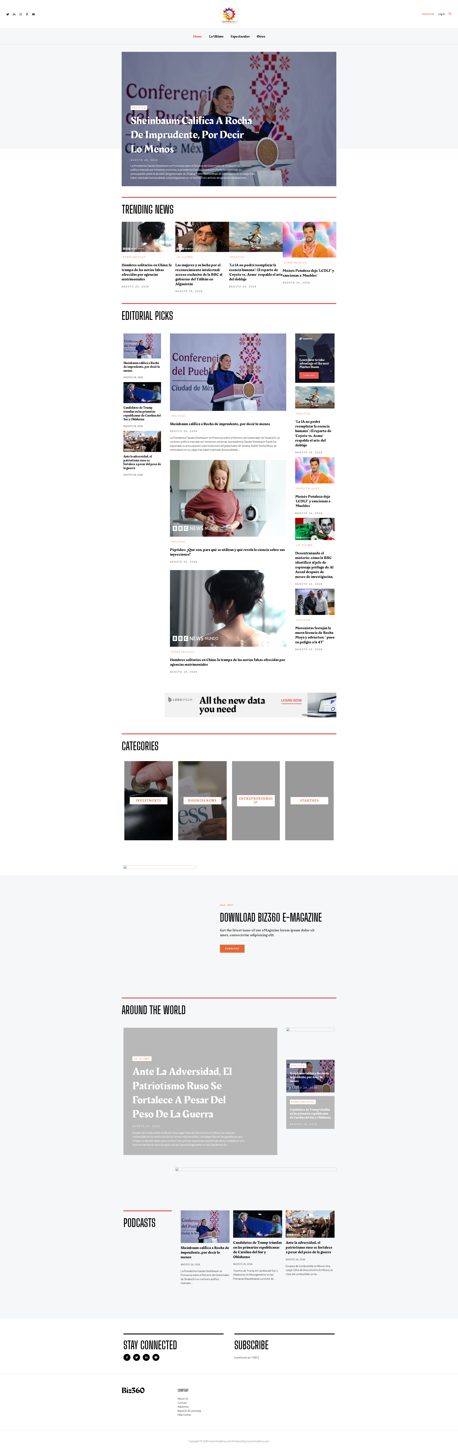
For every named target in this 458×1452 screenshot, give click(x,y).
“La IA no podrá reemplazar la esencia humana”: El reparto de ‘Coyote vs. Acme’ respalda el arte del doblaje (256, 272)
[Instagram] (20, 14)
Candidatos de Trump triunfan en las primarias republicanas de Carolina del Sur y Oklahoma (142, 413)
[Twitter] (7, 14)
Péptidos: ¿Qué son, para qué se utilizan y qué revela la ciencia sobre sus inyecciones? (227, 552)
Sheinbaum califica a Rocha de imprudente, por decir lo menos (191, 135)
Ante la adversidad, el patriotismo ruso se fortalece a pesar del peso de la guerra (142, 462)
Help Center (184, 1414)
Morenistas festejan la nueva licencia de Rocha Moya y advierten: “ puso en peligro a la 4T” (315, 635)
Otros (261, 36)
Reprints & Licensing (189, 1410)
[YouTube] (33, 14)
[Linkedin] (14, 14)
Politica (139, 107)
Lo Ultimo (216, 36)
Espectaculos (240, 36)
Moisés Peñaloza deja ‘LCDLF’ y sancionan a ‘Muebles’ (308, 273)
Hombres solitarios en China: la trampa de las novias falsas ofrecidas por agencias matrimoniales (147, 272)
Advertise (183, 1406)
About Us (183, 1398)
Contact (182, 1402)
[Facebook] (27, 14)
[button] (428, 14)
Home (197, 36)
